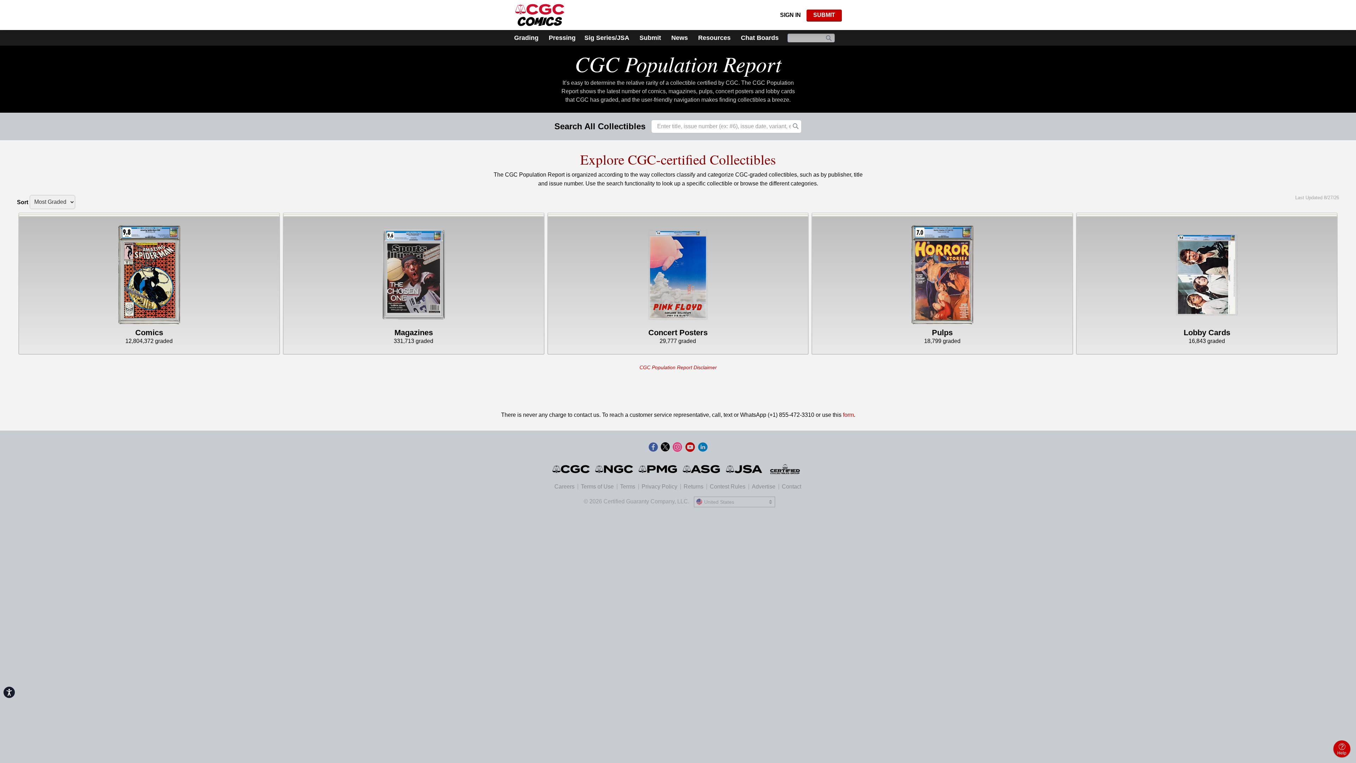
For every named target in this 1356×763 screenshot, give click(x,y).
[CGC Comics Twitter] (665, 447)
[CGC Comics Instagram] (677, 447)
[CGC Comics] (571, 469)
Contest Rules (727, 487)
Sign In (790, 15)
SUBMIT (824, 15)
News (679, 37)
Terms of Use (597, 487)
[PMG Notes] (658, 469)
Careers (564, 487)
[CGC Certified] (539, 15)
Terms (627, 487)
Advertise (763, 487)
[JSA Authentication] (744, 469)
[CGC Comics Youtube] (690, 447)
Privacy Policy (659, 487)
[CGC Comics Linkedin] (702, 447)
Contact (791, 487)
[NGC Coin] (614, 469)
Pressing (562, 37)
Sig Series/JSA (606, 37)
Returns (693, 487)
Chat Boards (760, 37)
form (848, 415)
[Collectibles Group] (785, 469)
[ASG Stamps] (702, 469)
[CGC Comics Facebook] (653, 447)
